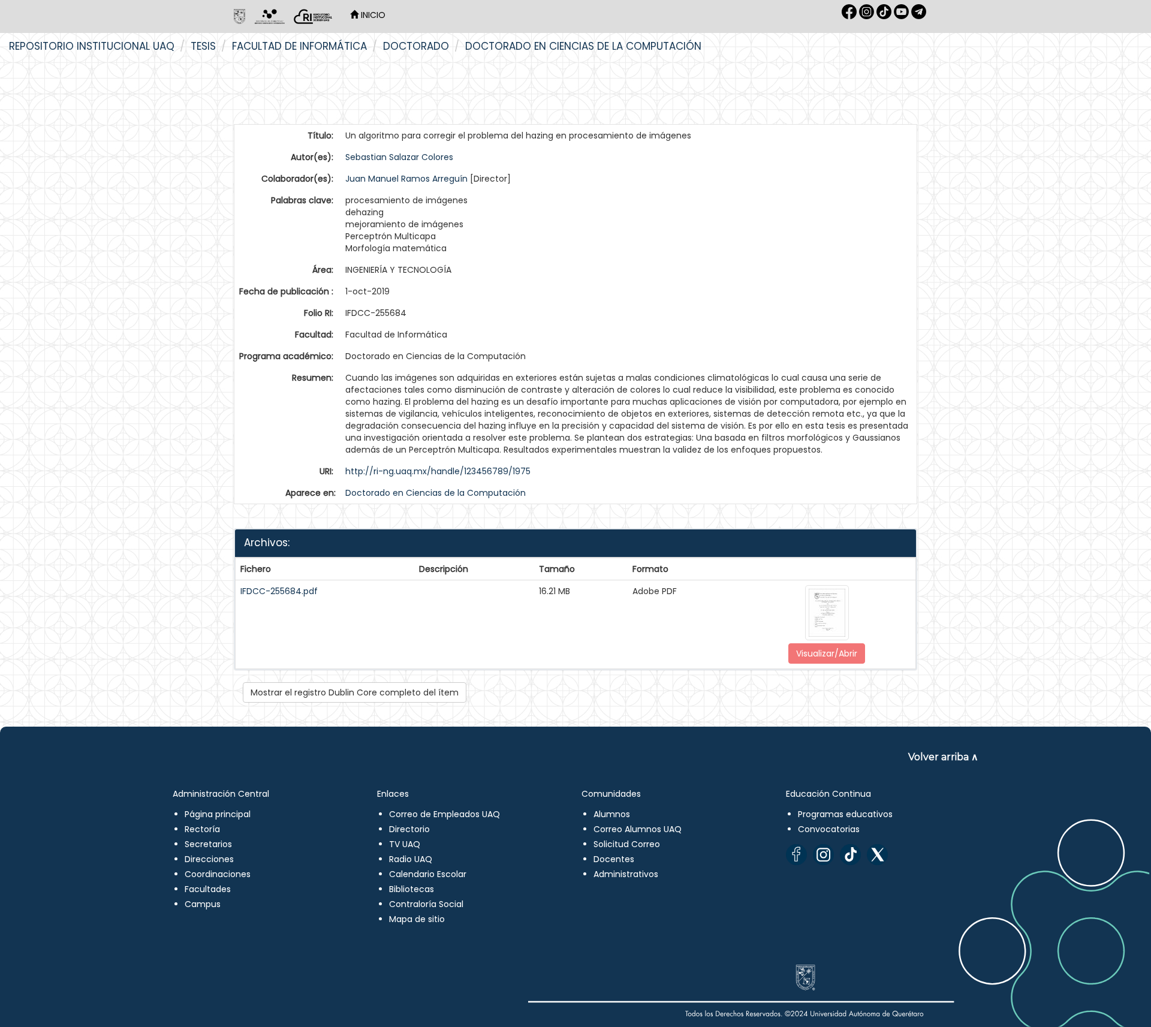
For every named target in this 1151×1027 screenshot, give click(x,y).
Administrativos (625, 874)
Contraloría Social (426, 904)
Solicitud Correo (626, 844)
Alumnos (611, 814)
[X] (877, 854)
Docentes (613, 859)
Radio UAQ (410, 859)
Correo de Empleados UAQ (444, 814)
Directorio (409, 829)
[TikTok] (850, 854)
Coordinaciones (218, 874)
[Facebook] (796, 854)
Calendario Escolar (427, 874)
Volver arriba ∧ (943, 757)
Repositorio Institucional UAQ (91, 46)
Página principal (218, 814)
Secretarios (208, 844)
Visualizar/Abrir (826, 653)
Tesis (203, 46)
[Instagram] (823, 854)
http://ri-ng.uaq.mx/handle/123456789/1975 (438, 471)
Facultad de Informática (299, 46)
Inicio (371, 15)
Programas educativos (845, 814)
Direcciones (209, 859)
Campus (203, 904)
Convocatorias (829, 829)
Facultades (208, 889)
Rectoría (202, 829)
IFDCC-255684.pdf (279, 591)
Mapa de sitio (417, 919)
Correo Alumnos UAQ (637, 829)
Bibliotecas (411, 889)
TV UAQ (404, 844)
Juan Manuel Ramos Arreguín (406, 179)
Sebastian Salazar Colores (399, 157)
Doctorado (416, 46)
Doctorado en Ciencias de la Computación (583, 46)
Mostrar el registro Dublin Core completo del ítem (355, 692)
